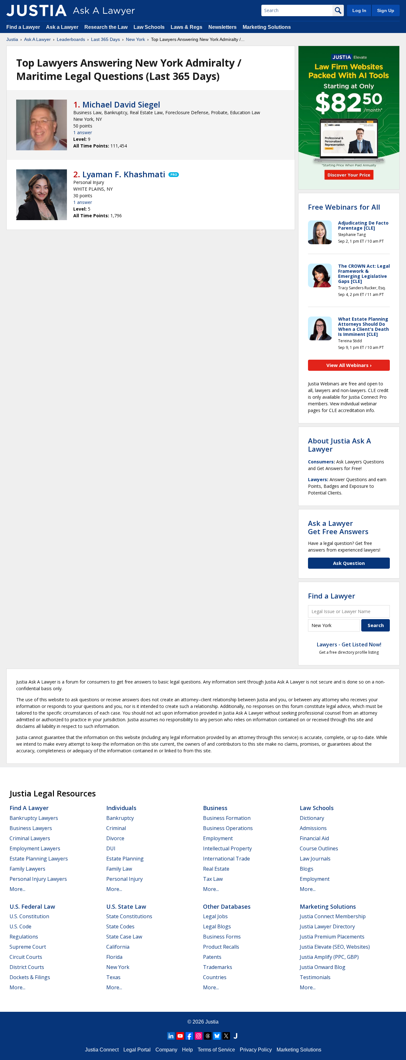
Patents (212, 956)
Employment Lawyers (35, 848)
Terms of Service (216, 1049)
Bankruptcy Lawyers (34, 818)
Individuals (121, 808)
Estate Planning (125, 858)
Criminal (116, 828)
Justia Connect (102, 1049)
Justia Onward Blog (322, 967)
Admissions (313, 828)
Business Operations (228, 828)
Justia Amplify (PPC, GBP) (329, 956)
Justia (12, 39)
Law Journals (315, 858)
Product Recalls (221, 946)
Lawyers (317, 479)
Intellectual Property (227, 848)
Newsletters (222, 27)
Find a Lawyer (23, 27)
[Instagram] (198, 1036)
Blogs (306, 868)
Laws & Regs (186, 27)
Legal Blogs (217, 926)
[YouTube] (180, 1036)
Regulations (24, 936)
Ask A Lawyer (37, 39)
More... (17, 889)
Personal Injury (124, 878)
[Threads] (208, 1036)
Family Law (119, 868)
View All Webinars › (349, 365)
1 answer (82, 132)
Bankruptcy (120, 818)
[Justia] (36, 10)
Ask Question (349, 563)
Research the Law (106, 27)
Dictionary (312, 818)
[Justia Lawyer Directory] (235, 1036)
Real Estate (216, 868)
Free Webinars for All (344, 207)
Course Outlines (319, 848)
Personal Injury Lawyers (38, 878)
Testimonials (315, 977)
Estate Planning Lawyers (39, 858)
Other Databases (227, 906)
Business (215, 808)
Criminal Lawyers (30, 838)
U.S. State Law (126, 906)
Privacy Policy (256, 1049)
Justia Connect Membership (333, 916)
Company (166, 1049)
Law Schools (149, 27)
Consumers (321, 462)
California (117, 946)
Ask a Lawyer (63, 27)
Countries (214, 977)
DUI (110, 848)
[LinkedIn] (171, 1036)
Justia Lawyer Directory (327, 926)
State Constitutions (129, 916)
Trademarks (217, 967)
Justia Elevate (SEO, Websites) (335, 946)
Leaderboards (71, 39)
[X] (226, 1036)
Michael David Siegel (121, 104)
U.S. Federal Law (32, 906)
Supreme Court (28, 946)
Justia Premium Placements (332, 936)
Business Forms (222, 936)
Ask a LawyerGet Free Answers (338, 527)
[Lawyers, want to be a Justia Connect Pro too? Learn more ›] (173, 174)
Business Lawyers (31, 828)
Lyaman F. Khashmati (123, 174)
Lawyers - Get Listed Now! (349, 644)
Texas (113, 977)
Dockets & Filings (30, 977)
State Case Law (124, 936)
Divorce (115, 838)
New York (135, 39)
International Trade (226, 858)
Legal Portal (137, 1049)
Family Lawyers (27, 868)
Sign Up (385, 10)
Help (187, 1049)
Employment (218, 838)
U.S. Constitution (29, 916)
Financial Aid (314, 838)
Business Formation (227, 818)
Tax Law (213, 878)
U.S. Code (20, 926)
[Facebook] (189, 1036)
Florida (114, 956)
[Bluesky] (217, 1036)
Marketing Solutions (267, 27)
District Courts (27, 967)
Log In (359, 10)
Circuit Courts (26, 956)
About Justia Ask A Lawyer (339, 445)
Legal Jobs (215, 916)
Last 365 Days (105, 39)
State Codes (120, 926)
